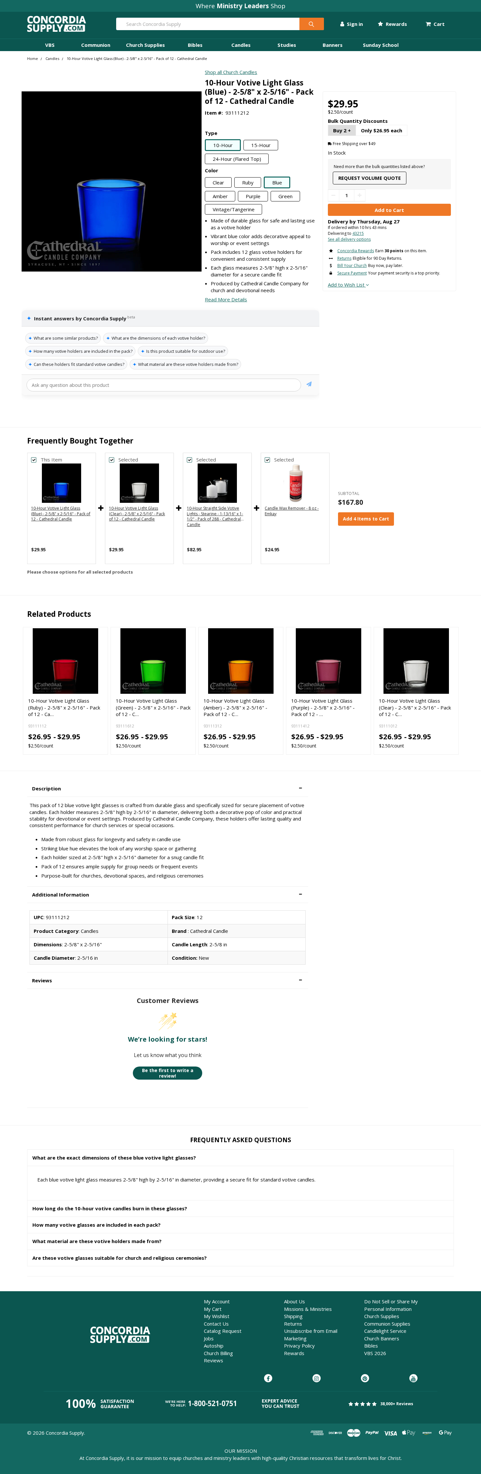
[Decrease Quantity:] (333, 195)
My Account (217, 1301)
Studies (286, 45)
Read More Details (226, 299)
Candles (241, 45)
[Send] (309, 385)
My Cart (213, 1309)
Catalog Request (222, 1331)
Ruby (248, 182)
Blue (277, 182)
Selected (128, 459)
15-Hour (261, 145)
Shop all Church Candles (231, 72)
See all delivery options (349, 239)
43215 (358, 233)
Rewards (395, 24)
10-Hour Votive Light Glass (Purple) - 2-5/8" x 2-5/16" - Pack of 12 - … (323, 707)
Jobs (209, 1338)
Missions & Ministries (308, 1309)
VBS (50, 45)
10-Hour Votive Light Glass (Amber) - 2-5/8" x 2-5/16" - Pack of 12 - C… (235, 707)
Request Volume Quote (369, 178)
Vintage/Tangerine (234, 209)
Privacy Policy (299, 1345)
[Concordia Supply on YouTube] (413, 1378)
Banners (333, 45)
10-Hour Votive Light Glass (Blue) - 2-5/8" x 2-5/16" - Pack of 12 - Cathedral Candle (60, 514)
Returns (293, 1323)
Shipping (293, 1316)
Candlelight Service (385, 1331)
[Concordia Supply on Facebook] (268, 1378)
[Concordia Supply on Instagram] (316, 1378)
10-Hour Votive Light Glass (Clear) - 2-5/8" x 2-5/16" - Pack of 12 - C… (415, 707)
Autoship (213, 1345)
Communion (95, 45)
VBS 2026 (375, 1353)
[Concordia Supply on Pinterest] (365, 1378)
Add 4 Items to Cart (366, 519)
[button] (167, 788)
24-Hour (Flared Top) (237, 159)
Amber (220, 196)
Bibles (195, 45)
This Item (51, 459)
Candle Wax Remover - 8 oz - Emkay (292, 511)
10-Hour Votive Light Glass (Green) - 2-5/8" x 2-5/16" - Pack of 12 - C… (153, 707)
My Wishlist (216, 1316)
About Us (294, 1301)
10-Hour (223, 145)
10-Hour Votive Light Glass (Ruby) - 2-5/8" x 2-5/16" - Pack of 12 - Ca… (64, 707)
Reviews (213, 1360)
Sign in (354, 24)
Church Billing (218, 1353)
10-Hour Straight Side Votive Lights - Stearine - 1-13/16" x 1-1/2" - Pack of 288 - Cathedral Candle (215, 516)
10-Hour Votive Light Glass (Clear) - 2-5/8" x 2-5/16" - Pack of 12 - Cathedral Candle (137, 514)
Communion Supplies (387, 1323)
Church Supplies (145, 45)
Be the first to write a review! (167, 1073)
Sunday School (381, 45)
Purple (253, 196)
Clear (218, 182)
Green (285, 196)
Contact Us (216, 1323)
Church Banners (381, 1338)
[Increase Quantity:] (359, 195)
